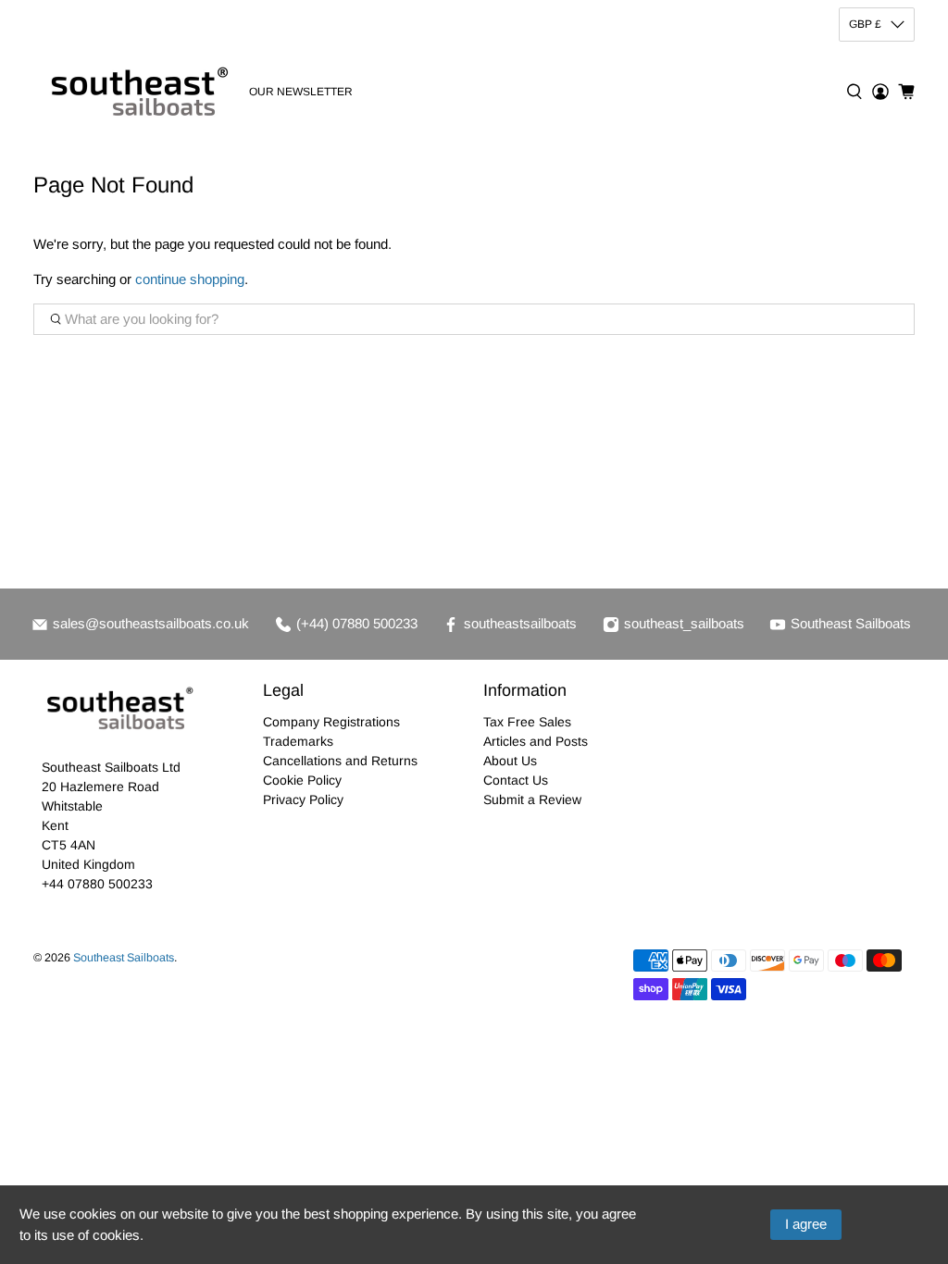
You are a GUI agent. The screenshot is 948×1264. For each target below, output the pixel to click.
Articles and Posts (535, 741)
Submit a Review (532, 799)
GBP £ (865, 24)
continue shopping (189, 279)
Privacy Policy (303, 799)
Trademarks (298, 741)
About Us (510, 760)
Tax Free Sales (527, 721)
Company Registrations (331, 721)
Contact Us (515, 780)
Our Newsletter (301, 91)
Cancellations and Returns (340, 760)
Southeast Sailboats (123, 957)
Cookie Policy (302, 780)
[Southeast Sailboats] (136, 91)
